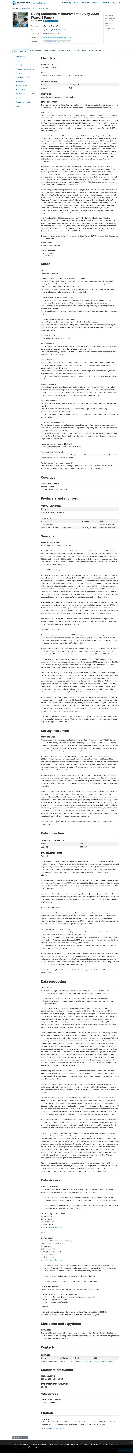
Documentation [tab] (50, 51)
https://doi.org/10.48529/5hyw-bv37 (54, 30)
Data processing (21, 85)
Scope (17, 61)
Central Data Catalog (23, 8)
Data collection (20, 81)
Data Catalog (66, 3)
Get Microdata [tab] (65, 51)
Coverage (19, 65)
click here (73, 1447)
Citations (95, 3)
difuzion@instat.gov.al (54, 1227)
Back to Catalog (20, 1438)
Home (14, 8)
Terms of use (105, 3)
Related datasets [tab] (95, 51)
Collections (85, 3)
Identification (20, 57)
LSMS (32, 8)
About (76, 3)
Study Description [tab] (20, 51)
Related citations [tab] (80, 51)
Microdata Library (40, 3)
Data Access (20, 90)
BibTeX (55, 1428)
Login (118, 3)
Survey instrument (22, 77)
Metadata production (23, 102)
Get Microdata (51, 21)
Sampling (18, 73)
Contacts (18, 98)
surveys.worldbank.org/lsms (104, 1361)
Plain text (61, 1428)
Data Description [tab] (36, 51)
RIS (51, 1428)
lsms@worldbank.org (54, 1260)
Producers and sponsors (24, 69)
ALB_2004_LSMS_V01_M (43, 8)
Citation (18, 106)
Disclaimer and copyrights (25, 94)
